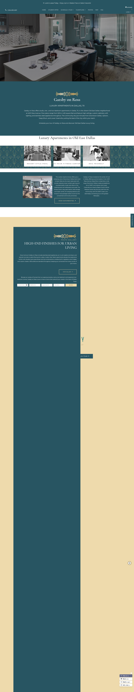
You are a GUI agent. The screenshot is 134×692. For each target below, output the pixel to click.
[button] (67, 3)
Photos (90, 10)
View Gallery (67, 272)
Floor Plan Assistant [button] (132, 221)
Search (71, 285)
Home (44, 10)
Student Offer (53, 10)
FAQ (102, 10)
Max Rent (56, 285)
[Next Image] (48, 187)
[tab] (27, 196)
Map (96, 10)
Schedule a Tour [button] (67, 10)
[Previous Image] (27, 187)
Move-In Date (21, 285)
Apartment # (45, 285)
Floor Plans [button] (80, 10)
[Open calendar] (26, 285)
